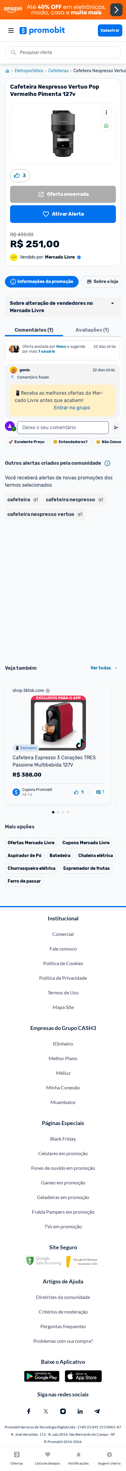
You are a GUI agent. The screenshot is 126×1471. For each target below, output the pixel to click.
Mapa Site (63, 1007)
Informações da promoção (45, 281)
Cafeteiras (58, 71)
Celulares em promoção (63, 1153)
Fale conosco (63, 948)
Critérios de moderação (63, 1311)
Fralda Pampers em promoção (63, 1212)
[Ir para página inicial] (10, 71)
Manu (61, 346)
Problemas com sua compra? (63, 1341)
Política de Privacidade (63, 978)
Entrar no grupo (72, 408)
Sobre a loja (106, 281)
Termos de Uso (63, 992)
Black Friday (63, 1138)
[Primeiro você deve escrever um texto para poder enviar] (116, 427)
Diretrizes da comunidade (63, 1297)
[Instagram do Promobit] (63, 1411)
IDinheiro (63, 1043)
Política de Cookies (63, 963)
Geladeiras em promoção (63, 1197)
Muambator (63, 1102)
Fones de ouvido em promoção (63, 1168)
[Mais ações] (106, 112)
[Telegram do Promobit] (97, 1411)
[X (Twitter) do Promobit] (45, 1411)
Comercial (63, 934)
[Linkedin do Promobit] (80, 1411)
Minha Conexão (63, 1087)
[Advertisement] (63, 590)
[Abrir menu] (11, 30)
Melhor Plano (63, 1058)
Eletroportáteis (29, 71)
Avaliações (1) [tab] (92, 330)
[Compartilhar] (106, 125)
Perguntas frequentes (63, 1326)
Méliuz (63, 1073)
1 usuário (46, 351)
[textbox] (63, 427)
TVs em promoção (63, 1226)
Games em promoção (63, 1182)
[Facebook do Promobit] (28, 1411)
